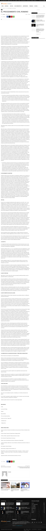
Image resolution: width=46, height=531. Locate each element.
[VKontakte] (41, 522)
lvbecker (4, 14)
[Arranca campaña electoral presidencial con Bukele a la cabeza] (34, 25)
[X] (42, 0)
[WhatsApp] (14, 17)
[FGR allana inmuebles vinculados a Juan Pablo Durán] (34, 21)
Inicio (1, 8)
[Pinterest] (11, 17)
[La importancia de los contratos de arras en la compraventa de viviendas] (15, 485)
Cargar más (37, 34)
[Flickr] (37, 522)
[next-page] (3, 493)
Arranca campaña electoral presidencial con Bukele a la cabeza (40, 25)
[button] (44, 6)
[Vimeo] (43, 0)
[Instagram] (40, 0)
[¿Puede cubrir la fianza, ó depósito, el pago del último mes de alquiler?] (25, 485)
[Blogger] (32, 522)
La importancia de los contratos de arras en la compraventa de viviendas (15, 490)
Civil (5, 8)
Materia (4, 8)
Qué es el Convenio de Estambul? (6, 466)
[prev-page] (1, 493)
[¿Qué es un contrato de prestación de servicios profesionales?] (5, 485)
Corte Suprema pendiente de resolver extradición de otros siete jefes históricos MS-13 (40, 16)
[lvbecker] (1, 14)
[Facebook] (39, 0)
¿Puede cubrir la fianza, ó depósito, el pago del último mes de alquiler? (25, 490)
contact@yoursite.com (19, 525)
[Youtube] (44, 0)
